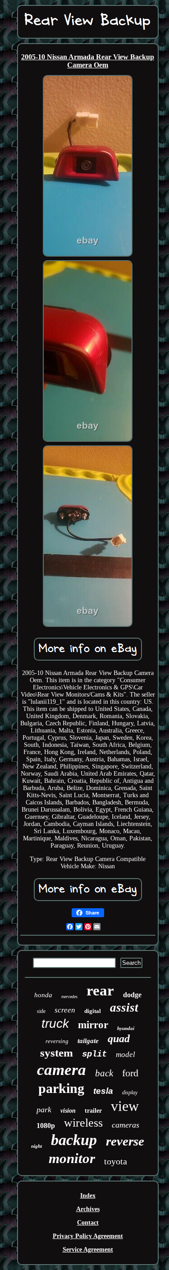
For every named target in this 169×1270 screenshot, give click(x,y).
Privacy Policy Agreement (88, 1236)
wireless (83, 1122)
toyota (115, 1161)
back (104, 1073)
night (36, 1146)
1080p (46, 1125)
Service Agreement (88, 1249)
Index (88, 1195)
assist (124, 1007)
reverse (125, 1141)
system (56, 1053)
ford (130, 1073)
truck (55, 1023)
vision (68, 1110)
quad (119, 1038)
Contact (88, 1222)
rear (100, 990)
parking (61, 1088)
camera (61, 1070)
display (129, 1092)
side (41, 1011)
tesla (103, 1091)
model (125, 1054)
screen (65, 1010)
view (125, 1106)
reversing (57, 1041)
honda (43, 995)
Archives (88, 1209)
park (44, 1109)
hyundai (125, 1028)
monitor (72, 1158)
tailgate (88, 1040)
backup (74, 1140)
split (94, 1054)
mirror (93, 1024)
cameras (125, 1124)
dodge (132, 995)
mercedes (69, 996)
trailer (93, 1110)
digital (92, 1011)
